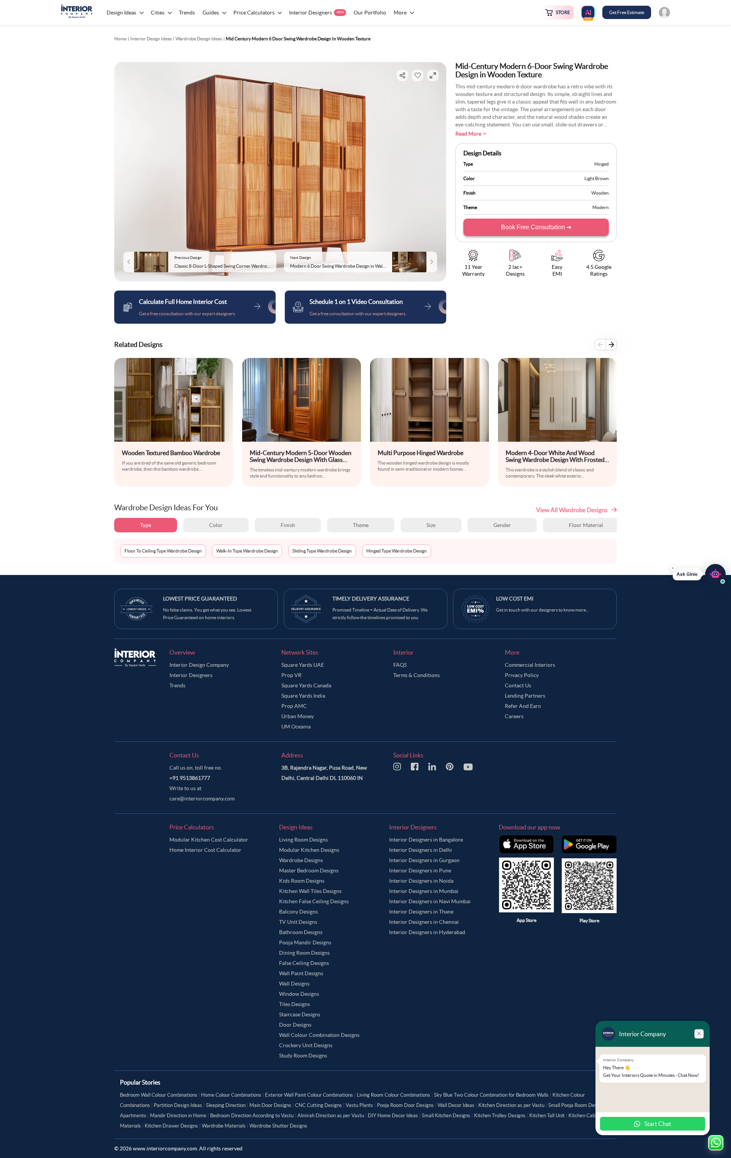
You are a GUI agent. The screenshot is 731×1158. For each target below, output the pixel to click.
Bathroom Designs (300, 932)
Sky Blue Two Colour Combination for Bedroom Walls (491, 1095)
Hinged (601, 163)
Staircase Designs (299, 1014)
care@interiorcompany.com (202, 798)
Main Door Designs (270, 1105)
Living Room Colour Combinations (393, 1095)
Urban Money (297, 716)
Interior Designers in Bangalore (426, 840)
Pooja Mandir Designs (305, 942)
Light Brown (596, 178)
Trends (177, 685)
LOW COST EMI (514, 599)
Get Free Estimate (626, 12)
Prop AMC (294, 706)
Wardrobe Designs (301, 860)
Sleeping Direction (226, 1105)
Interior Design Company (199, 665)
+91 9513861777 (189, 778)
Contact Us (518, 685)
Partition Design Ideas (178, 1105)
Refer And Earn (523, 706)
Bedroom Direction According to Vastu (252, 1115)
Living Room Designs (303, 840)
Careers (514, 716)
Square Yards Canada (306, 685)
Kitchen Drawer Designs (171, 1126)
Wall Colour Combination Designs (319, 1035)
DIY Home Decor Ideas (393, 1115)
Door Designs (295, 1025)
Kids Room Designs (301, 881)
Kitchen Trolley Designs (499, 1115)
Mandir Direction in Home (178, 1115)
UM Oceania (296, 727)
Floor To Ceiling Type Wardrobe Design (163, 550)
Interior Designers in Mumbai (423, 891)
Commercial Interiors (530, 665)
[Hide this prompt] (672, 565)
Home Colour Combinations (231, 1095)
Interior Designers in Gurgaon (424, 860)
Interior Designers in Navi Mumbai (430, 901)
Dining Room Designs (304, 953)
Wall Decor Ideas (455, 1105)
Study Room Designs (303, 1056)
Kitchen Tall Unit (547, 1115)
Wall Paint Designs (301, 973)
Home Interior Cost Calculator (205, 850)
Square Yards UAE (302, 665)
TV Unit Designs (298, 922)
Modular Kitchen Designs (309, 850)
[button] (699, 571)
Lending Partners (525, 696)
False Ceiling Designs (304, 963)
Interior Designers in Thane (421, 912)
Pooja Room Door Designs (405, 1105)
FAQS (400, 665)
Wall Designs (294, 984)
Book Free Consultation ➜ (536, 227)
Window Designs (299, 994)
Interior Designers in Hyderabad (427, 932)
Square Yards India (303, 696)
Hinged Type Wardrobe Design (396, 550)
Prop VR (291, 675)
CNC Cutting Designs (318, 1105)
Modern (600, 207)
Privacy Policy (522, 675)
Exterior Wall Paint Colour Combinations (309, 1095)
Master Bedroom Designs (308, 870)
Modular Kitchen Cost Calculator (208, 840)
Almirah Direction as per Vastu (330, 1115)
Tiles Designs (294, 1004)
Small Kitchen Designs (446, 1115)
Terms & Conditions (416, 675)
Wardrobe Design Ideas (199, 38)
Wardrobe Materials (224, 1126)
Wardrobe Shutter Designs (278, 1126)
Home (120, 38)
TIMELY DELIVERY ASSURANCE (370, 599)
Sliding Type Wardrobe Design (322, 550)
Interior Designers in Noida (421, 881)
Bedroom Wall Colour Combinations (158, 1095)
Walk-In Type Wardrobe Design (247, 550)
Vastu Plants (359, 1105)
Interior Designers (190, 675)
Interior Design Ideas (151, 38)
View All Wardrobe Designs (572, 509)
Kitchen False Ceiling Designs (314, 901)
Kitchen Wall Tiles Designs (310, 891)
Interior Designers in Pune (420, 870)
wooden (600, 192)
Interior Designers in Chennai (424, 922)
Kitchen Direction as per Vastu (511, 1105)
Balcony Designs (298, 912)
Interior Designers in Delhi (420, 850)
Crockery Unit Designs (305, 1045)
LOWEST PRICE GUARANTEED (200, 599)
